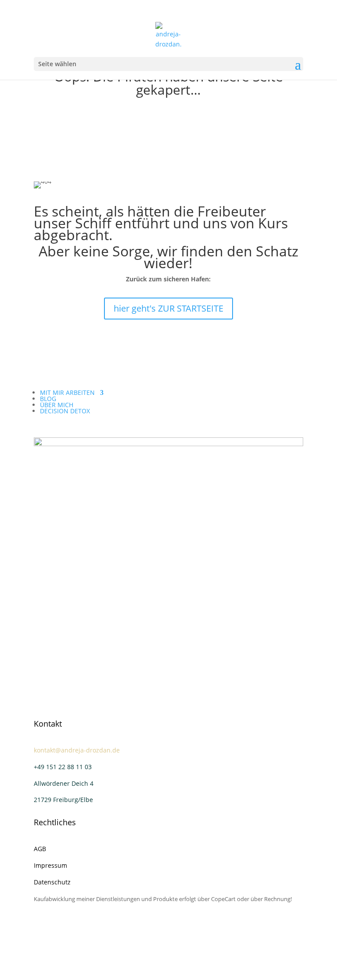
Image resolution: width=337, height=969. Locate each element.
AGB (40, 849)
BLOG (48, 398)
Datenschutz (52, 882)
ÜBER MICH (56, 405)
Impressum (50, 865)
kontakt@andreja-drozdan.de (77, 750)
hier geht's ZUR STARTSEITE (168, 308)
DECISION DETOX (65, 411)
